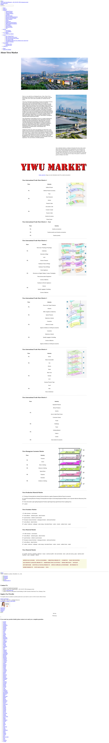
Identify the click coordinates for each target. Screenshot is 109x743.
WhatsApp (3, 608)
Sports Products (9, 25)
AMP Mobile (12, 601)
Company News (9, 44)
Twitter (2, 611)
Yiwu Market (5, 32)
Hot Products (3, 601)
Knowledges (5, 42)
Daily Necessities (9, 15)
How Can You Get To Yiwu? (11, 37)
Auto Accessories (9, 12)
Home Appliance (9, 19)
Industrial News (9, 45)
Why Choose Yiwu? (10, 36)
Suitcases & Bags (9, 27)
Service (4, 29)
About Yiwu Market (10, 33)
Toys (7, 28)
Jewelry (7, 20)
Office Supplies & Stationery (11, 23)
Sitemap (8, 601)
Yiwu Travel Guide (9, 39)
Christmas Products (9, 13)
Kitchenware (8, 21)
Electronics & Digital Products (12, 16)
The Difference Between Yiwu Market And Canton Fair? (17, 40)
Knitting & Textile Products (11, 22)
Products (4, 10)
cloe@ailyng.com (9, 590)
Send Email (3, 607)
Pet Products (8, 24)
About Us (5, 9)
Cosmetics (8, 14)
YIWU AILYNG (42, 175)
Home (4, 7)
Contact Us (5, 46)
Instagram (2, 610)
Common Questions (9, 41)
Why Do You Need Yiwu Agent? (12, 38)
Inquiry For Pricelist (4, 598)
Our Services (8, 30)
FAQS (4, 35)
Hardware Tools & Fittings (11, 18)
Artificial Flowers (9, 11)
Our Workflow (8, 31)
